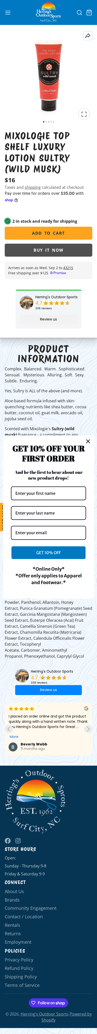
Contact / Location (24, 917)
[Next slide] (88, 729)
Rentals (12, 925)
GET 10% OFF (48, 552)
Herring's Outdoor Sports (56, 297)
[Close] (88, 441)
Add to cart (48, 233)
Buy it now (48, 250)
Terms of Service (22, 985)
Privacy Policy (19, 960)
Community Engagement (30, 908)
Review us (48, 319)
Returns (13, 933)
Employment (18, 942)
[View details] (35, 801)
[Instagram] (18, 841)
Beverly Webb (34, 744)
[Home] (48, 12)
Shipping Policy (21, 977)
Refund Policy (19, 968)
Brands (12, 900)
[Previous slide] (9, 729)
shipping (33, 187)
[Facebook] (8, 841)
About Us (14, 891)
